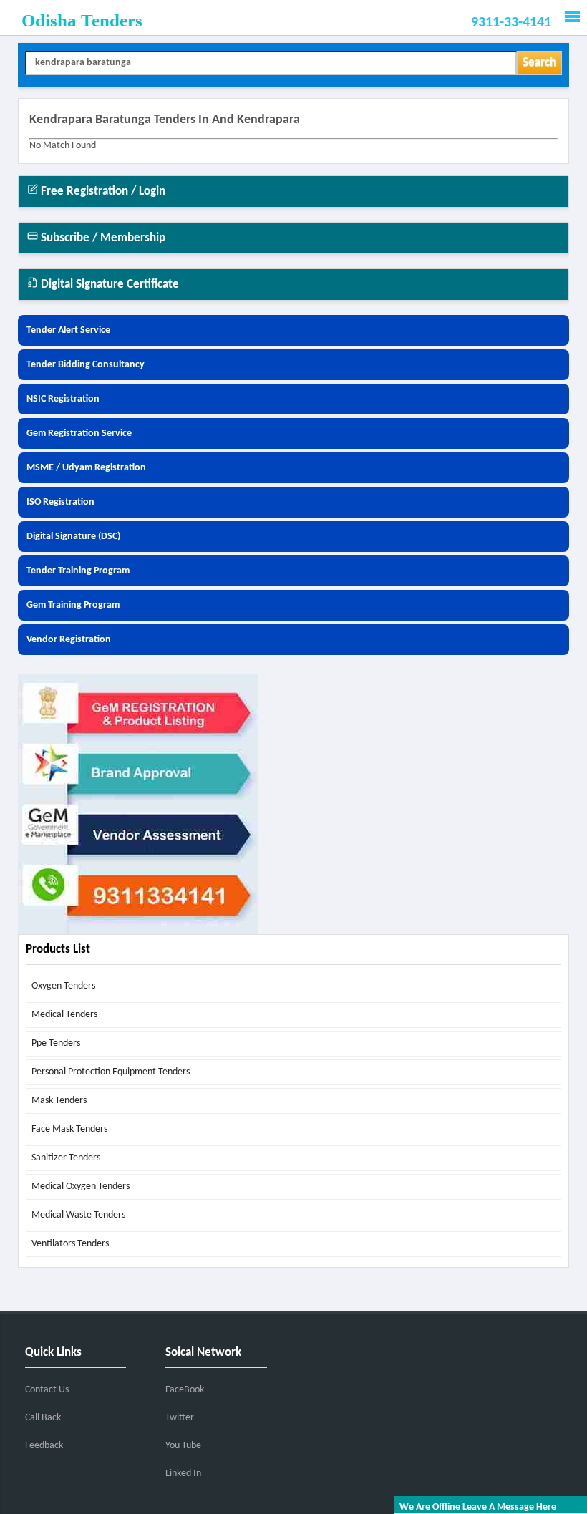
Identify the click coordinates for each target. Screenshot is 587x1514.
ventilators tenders (70, 1243)
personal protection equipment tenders (110, 1072)
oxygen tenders (63, 986)
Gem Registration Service (79, 433)
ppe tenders (55, 1043)
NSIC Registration (63, 399)
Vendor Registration (68, 639)
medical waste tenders (78, 1215)
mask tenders (59, 1100)
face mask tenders (69, 1129)
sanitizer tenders (65, 1158)
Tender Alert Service (68, 330)
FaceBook (184, 1389)
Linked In (183, 1473)
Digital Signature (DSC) (73, 536)
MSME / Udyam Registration (86, 467)
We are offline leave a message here (477, 1507)
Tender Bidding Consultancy (85, 364)
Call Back (43, 1417)
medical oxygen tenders (80, 1186)
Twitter (179, 1417)
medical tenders (64, 1014)
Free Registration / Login (101, 191)
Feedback (44, 1445)
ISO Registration (60, 502)
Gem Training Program (73, 605)
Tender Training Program (78, 571)
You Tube (183, 1445)
